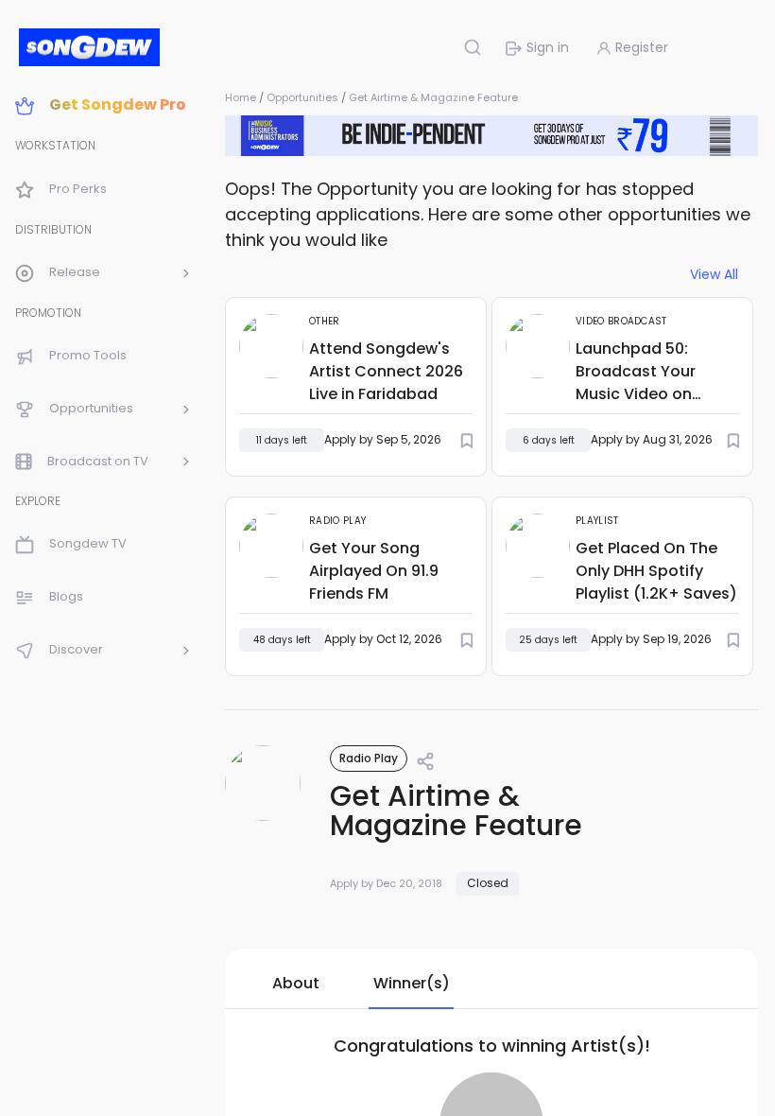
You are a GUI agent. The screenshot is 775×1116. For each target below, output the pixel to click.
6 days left (549, 440)
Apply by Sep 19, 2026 (651, 639)
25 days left (548, 640)
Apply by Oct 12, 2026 (383, 639)
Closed (487, 883)
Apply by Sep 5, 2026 (382, 439)
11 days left (281, 440)
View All (714, 275)
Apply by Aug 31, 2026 (652, 439)
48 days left (282, 640)
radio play (368, 758)
